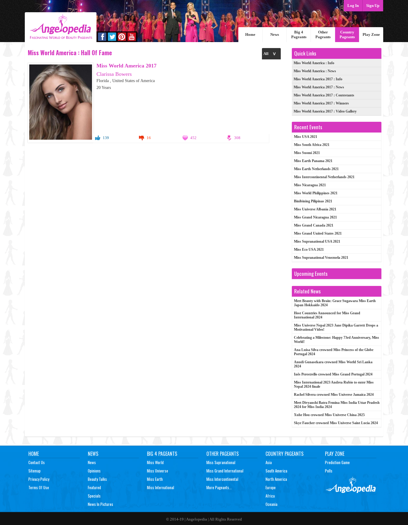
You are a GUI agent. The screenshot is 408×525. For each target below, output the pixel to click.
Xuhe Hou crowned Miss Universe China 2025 (329, 415)
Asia (269, 462)
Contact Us (36, 462)
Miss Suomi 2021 (307, 153)
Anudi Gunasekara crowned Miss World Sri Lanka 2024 (333, 364)
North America (276, 479)
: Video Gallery (325, 111)
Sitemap (34, 471)
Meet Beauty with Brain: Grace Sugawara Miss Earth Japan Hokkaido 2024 (335, 303)
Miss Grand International (224, 471)
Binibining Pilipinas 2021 (313, 201)
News (274, 34)
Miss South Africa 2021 (311, 145)
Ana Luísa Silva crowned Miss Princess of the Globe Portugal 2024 (333, 352)
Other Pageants (323, 34)
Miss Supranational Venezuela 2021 (321, 257)
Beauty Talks (97, 479)
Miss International (160, 487)
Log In (353, 5)
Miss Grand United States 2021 (318, 233)
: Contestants (324, 95)
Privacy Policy (38, 479)
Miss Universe (157, 471)
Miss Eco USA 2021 (309, 249)
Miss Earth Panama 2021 (313, 161)
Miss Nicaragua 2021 (310, 185)
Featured (94, 487)
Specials (94, 496)
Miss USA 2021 (305, 137)
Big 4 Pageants (298, 34)
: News (315, 71)
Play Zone (371, 34)
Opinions (94, 471)
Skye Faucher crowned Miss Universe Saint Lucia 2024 (336, 423)
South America (276, 471)
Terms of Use (38, 487)
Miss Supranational (220, 462)
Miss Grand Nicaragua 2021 (315, 217)
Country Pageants (347, 34)
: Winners (321, 103)
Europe (271, 487)
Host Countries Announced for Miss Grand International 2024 (327, 315)
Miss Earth (155, 479)
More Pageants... (219, 487)
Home (250, 34)
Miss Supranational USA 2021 (317, 241)
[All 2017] (271, 53)
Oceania (271, 504)
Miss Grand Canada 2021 (313, 225)
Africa (270, 496)
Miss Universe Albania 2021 (315, 209)
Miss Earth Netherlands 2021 (316, 169)
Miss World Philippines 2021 (316, 193)
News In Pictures (100, 504)
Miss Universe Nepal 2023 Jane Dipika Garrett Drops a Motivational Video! (336, 327)
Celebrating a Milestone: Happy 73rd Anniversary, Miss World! (336, 339)
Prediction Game (337, 462)
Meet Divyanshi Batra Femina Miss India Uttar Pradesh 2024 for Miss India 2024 (337, 405)
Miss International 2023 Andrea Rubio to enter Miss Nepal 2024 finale (334, 384)
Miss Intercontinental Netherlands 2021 (324, 177)
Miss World (155, 462)
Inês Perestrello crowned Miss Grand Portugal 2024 (333, 374)
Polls (328, 471)
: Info (314, 63)
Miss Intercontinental (222, 479)
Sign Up (372, 5)
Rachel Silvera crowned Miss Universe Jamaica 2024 (334, 394)
